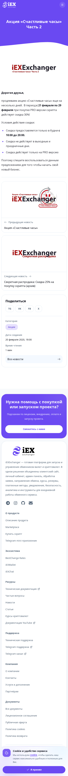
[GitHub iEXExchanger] (23, 503)
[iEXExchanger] (23, 451)
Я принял (36, 769)
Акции (11, 327)
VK (19, 308)
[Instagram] (15, 503)
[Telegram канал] (7, 503)
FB (29, 308)
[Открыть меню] (62, 5)
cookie (33, 755)
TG (9, 308)
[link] (9, 5)
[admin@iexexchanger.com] (30, 503)
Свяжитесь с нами (34, 429)
